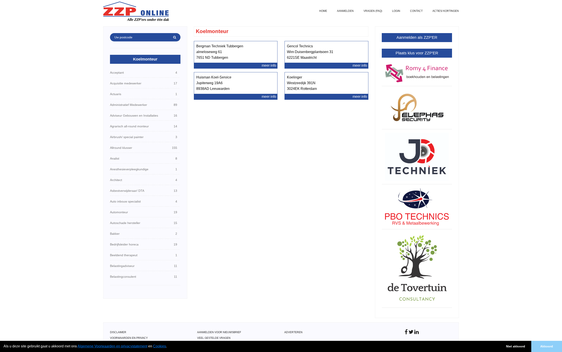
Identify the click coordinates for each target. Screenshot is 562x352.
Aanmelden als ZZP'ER (416, 37)
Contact (416, 10)
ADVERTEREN (293, 332)
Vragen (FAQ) (373, 10)
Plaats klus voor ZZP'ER (417, 53)
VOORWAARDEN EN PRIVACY (129, 338)
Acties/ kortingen (445, 10)
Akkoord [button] (546, 346)
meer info (269, 65)
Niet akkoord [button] (515, 346)
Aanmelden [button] (345, 10)
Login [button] (396, 10)
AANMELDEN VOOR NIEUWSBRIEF (219, 332)
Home (323, 10)
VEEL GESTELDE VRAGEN (214, 338)
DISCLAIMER (118, 332)
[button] (168, 346)
